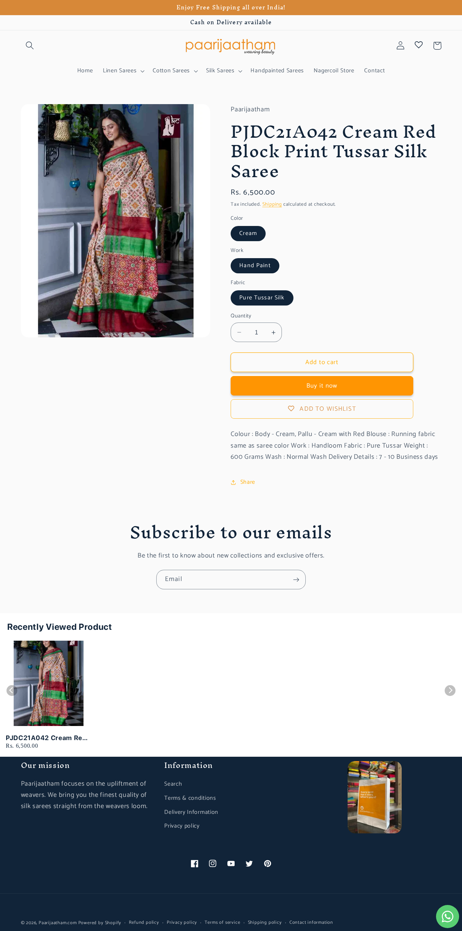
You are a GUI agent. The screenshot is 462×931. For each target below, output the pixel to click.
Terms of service (222, 922)
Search (173, 784)
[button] (30, 46)
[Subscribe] (296, 579)
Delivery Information (191, 812)
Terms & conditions (190, 798)
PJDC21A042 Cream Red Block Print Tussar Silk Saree (46, 738)
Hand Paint (255, 265)
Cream (248, 233)
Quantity (241, 316)
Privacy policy (182, 826)
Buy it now (322, 386)
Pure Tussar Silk (261, 298)
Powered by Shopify (100, 923)
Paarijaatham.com (58, 923)
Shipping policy (265, 922)
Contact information (311, 922)
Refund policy (144, 922)
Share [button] (247, 482)
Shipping (272, 204)
